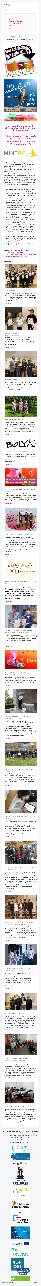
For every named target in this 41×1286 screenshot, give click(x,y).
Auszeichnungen (13, 20)
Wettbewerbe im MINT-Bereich (23, 202)
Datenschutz (20, 1140)
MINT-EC (30, 177)
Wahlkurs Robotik (13, 212)
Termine (11, 29)
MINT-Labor (29, 192)
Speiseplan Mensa (14, 27)
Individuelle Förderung (15, 23)
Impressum (13, 1140)
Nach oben (36, 1282)
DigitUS (15, 245)
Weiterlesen (9, 738)
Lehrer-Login (28, 1140)
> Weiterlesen (9, 303)
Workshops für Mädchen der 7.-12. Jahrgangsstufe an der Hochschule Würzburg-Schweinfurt (21, 255)
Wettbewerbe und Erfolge (16, 22)
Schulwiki (25, 223)
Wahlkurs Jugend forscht (15, 204)
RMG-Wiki (12, 25)
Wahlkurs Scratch (13, 219)
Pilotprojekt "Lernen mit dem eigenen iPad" (21, 235)
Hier (8, 39)
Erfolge (15, 211)
